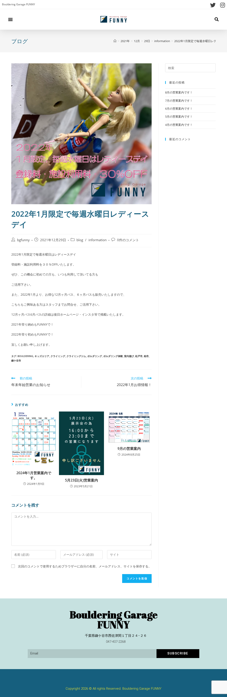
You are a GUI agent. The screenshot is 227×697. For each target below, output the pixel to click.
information (97, 240)
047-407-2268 (115, 642)
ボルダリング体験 (113, 356)
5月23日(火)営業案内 (81, 480)
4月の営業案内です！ (179, 125)
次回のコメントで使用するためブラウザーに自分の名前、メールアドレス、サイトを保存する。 (84, 566)
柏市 (146, 356)
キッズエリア (42, 356)
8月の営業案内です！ (179, 92)
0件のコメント (128, 240)
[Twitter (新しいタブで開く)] (213, 5)
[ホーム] (115, 41)
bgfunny (23, 240)
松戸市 (139, 356)
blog (79, 240)
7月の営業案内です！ (179, 101)
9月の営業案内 (129, 448)
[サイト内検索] (190, 68)
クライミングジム (76, 356)
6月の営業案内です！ (179, 109)
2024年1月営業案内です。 (33, 475)
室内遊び (129, 356)
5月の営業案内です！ (179, 116)
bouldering (25, 356)
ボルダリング (94, 356)
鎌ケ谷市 (16, 360)
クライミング (58, 356)
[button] (10, 19)
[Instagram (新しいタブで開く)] (221, 5)
